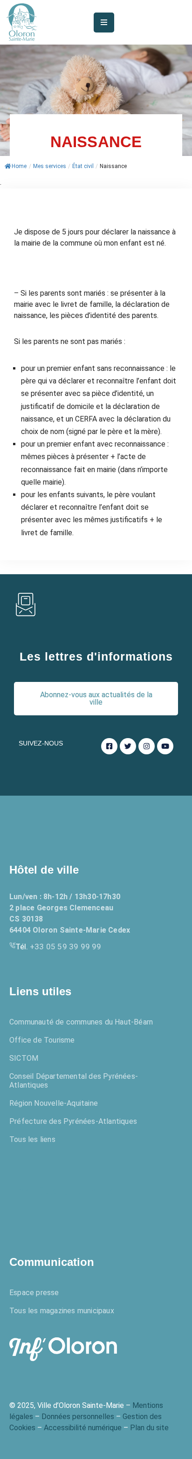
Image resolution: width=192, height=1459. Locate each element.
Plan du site (149, 1427)
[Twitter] (128, 746)
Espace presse (34, 1292)
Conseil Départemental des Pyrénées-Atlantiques (73, 1080)
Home (19, 166)
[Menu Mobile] (104, 22)
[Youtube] (165, 746)
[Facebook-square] (109, 746)
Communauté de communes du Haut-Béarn (81, 1022)
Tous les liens (32, 1139)
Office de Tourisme (42, 1040)
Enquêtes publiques (63, 1191)
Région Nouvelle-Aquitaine (53, 1103)
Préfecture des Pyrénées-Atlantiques (73, 1121)
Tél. (58, 946)
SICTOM (23, 1058)
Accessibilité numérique (83, 1427)
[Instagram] (146, 746)
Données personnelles (77, 1416)
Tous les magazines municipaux (61, 1310)
